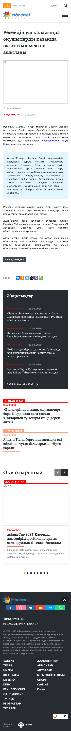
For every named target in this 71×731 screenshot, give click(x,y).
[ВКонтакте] (18, 278)
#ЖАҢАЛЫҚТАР (14, 259)
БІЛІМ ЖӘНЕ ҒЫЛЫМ (51, 675)
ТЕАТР (7, 665)
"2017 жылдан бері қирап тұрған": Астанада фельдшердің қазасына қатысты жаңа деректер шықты (34, 353)
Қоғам (41, 689)
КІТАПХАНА (11, 675)
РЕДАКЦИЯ (32, 624)
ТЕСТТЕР (9, 708)
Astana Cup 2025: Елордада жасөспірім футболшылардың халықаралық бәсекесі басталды (34, 538)
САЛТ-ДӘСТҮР (13, 694)
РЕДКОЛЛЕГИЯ (13, 624)
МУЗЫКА (9, 679)
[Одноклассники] (22, 278)
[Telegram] (27, 278)
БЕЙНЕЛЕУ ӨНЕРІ (14, 689)
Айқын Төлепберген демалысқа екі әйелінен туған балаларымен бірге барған (32, 443)
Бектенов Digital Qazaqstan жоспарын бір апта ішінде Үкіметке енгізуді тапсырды (33, 370)
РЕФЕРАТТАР (12, 703)
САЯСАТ (43, 684)
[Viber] (36, 278)
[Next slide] (64, 472)
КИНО (7, 684)
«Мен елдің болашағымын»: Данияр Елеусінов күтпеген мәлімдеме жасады (32, 334)
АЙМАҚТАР (45, 665)
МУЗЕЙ (8, 670)
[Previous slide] (57, 472)
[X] (32, 278)
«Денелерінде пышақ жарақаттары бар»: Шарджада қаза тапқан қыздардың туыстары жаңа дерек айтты (35, 317)
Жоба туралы (13, 619)
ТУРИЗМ (9, 699)
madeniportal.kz (50, 140)
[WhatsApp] (41, 278)
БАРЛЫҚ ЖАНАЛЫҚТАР (20, 384)
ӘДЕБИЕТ (9, 660)
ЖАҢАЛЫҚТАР (47, 660)
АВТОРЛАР (44, 670)
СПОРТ (42, 679)
